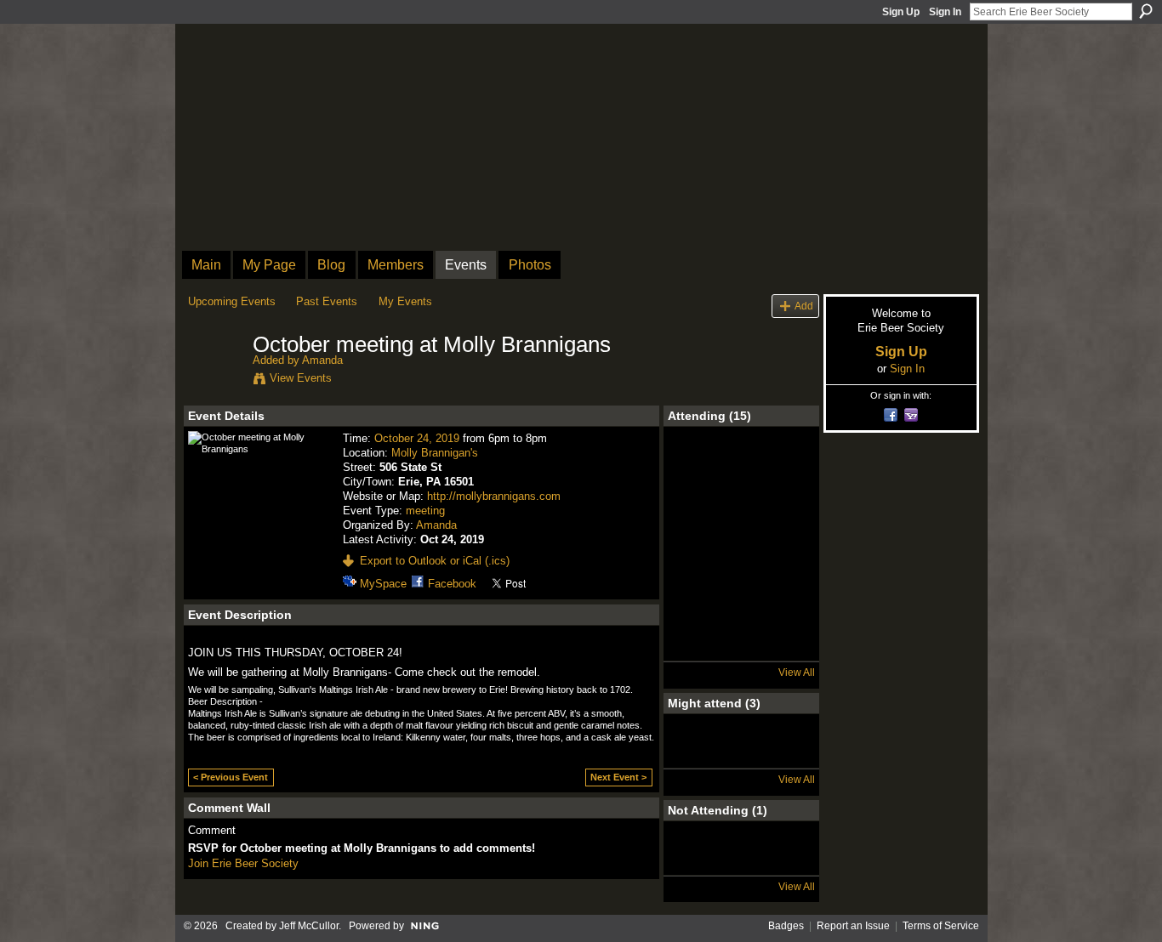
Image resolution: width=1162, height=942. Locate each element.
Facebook (452, 583)
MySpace (383, 583)
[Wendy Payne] (695, 756)
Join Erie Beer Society (243, 863)
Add (804, 305)
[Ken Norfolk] (741, 468)
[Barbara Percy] (741, 649)
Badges (786, 926)
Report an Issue (853, 926)
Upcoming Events (232, 301)
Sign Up (901, 12)
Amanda (322, 360)
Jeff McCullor (309, 926)
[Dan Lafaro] (695, 604)
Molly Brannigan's (434, 452)
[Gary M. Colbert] (695, 468)
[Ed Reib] (741, 513)
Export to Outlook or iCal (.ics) (435, 560)
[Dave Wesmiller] (786, 604)
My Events (405, 301)
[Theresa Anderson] (786, 468)
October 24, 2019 (416, 438)
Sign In (945, 12)
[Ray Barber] (786, 558)
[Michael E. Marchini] (695, 513)
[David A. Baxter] (695, 863)
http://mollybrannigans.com (494, 496)
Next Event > (618, 777)
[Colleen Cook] (741, 558)
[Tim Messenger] (741, 604)
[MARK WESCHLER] (786, 756)
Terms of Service (941, 926)
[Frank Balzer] (695, 649)
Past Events (326, 301)
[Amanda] (215, 381)
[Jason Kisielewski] (695, 558)
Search (1146, 11)
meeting (425, 510)
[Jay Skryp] (741, 756)
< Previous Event (230, 777)
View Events (301, 378)
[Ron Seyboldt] (786, 513)
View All (796, 672)
